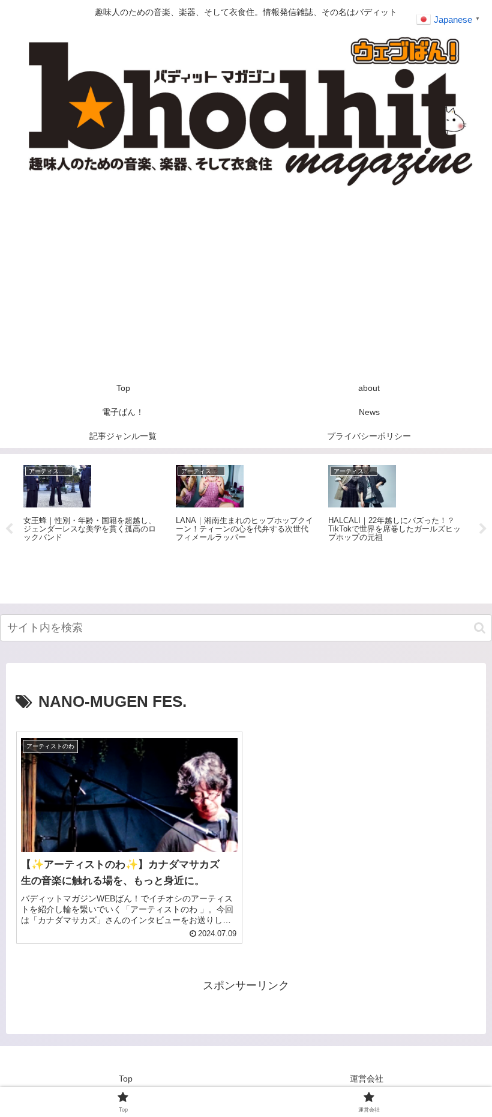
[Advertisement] (246, 286)
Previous (9, 529)
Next (483, 529)
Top (126, 1078)
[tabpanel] (93, 527)
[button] (479, 628)
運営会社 (366, 1078)
